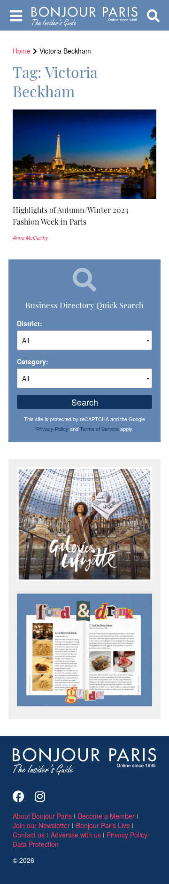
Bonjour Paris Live (103, 825)
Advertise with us (76, 834)
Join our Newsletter (41, 825)
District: (29, 323)
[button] (84, 215)
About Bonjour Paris (42, 816)
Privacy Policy (52, 428)
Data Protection (36, 844)
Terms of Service (99, 428)
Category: (32, 361)
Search (84, 402)
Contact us (29, 834)
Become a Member (106, 816)
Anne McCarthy (30, 237)
